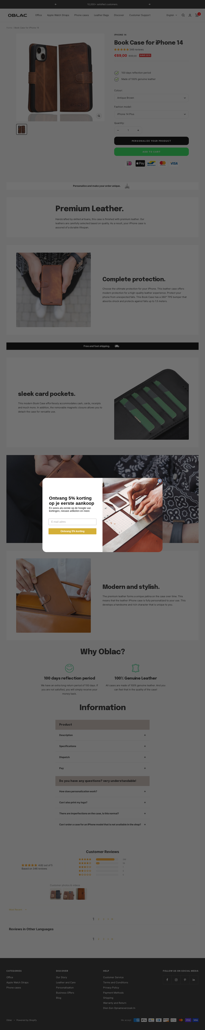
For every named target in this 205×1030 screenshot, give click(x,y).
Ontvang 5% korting (73, 531)
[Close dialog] (159, 480)
